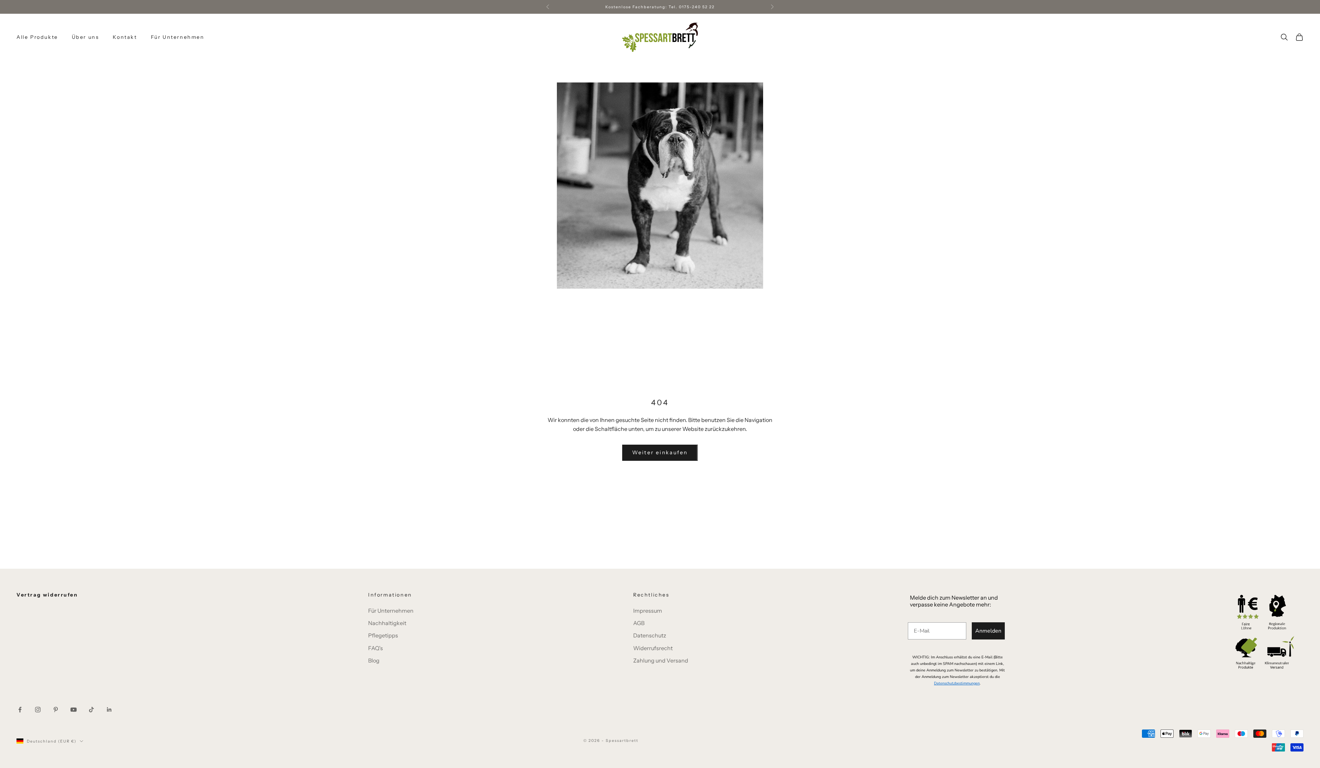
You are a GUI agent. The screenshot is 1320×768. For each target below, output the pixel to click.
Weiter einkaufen (660, 452)
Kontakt (125, 37)
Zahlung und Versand (660, 660)
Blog (374, 660)
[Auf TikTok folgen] (91, 709)
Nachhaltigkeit (387, 623)
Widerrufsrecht (653, 648)
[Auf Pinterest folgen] (55, 709)
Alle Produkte (37, 37)
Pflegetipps (383, 635)
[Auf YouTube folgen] (73, 709)
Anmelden (988, 631)
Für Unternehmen (178, 37)
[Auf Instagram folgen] (37, 709)
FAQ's (375, 648)
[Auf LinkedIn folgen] (109, 709)
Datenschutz (649, 635)
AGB (639, 623)
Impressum (647, 610)
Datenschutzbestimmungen (957, 683)
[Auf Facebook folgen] (19, 709)
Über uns (85, 37)
